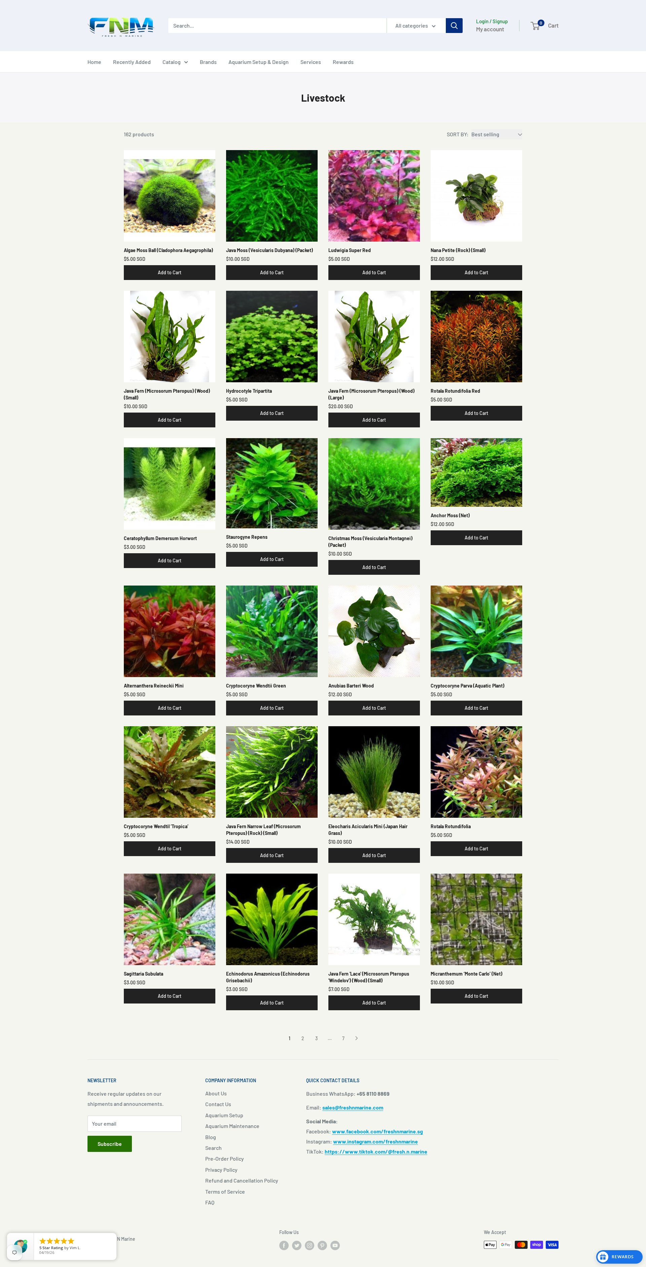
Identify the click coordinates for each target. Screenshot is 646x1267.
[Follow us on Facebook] (284, 1245)
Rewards (343, 62)
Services (310, 62)
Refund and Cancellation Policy (241, 1180)
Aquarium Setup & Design (258, 62)
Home (94, 62)
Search (213, 1148)
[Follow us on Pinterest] (322, 1245)
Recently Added (132, 62)
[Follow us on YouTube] (335, 1245)
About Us (216, 1093)
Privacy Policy (221, 1169)
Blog (210, 1137)
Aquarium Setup (224, 1115)
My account (490, 29)
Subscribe (110, 1143)
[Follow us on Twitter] (296, 1245)
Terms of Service (225, 1191)
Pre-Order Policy (224, 1158)
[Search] (454, 25)
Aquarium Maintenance (232, 1126)
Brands (208, 62)
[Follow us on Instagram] (309, 1245)
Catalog (172, 62)
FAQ (209, 1202)
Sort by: (458, 134)
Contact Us (218, 1104)
